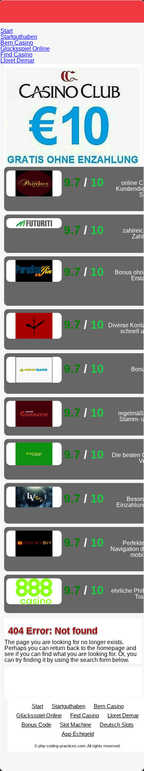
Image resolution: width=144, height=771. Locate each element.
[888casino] (34, 591)
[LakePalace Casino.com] (34, 454)
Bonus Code (36, 724)
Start (6, 31)
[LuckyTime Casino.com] (34, 326)
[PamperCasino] (34, 183)
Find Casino (16, 54)
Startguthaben (18, 37)
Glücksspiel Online (25, 48)
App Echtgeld (78, 734)
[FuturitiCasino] (34, 223)
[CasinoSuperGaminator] (34, 414)
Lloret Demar (17, 60)
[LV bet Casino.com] (34, 497)
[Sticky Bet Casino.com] (34, 544)
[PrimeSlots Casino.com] (34, 370)
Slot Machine (75, 724)
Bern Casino (16, 43)
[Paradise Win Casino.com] (34, 271)
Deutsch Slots (117, 724)
